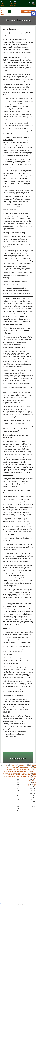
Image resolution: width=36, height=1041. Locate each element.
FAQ (6, 4)
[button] (9, 11)
